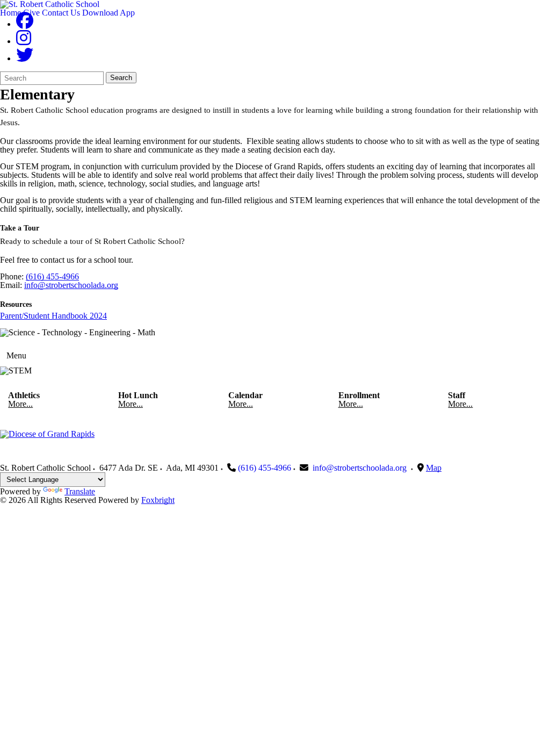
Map (434, 467)
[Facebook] (24, 23)
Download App (108, 12)
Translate (79, 491)
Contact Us (61, 12)
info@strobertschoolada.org (71, 285)
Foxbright (158, 500)
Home (10, 12)
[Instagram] (23, 41)
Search (121, 78)
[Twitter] (24, 58)
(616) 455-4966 (52, 276)
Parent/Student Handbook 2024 (53, 315)
